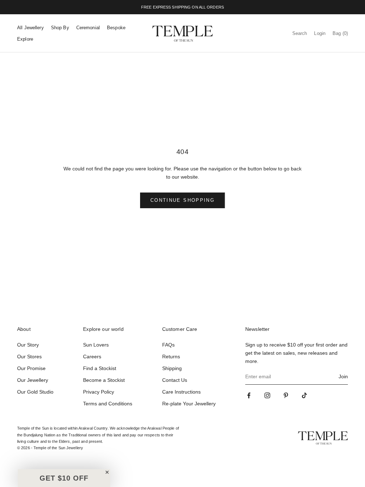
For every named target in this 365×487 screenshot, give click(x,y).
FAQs (168, 345)
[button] (64, 478)
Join (343, 376)
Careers (92, 356)
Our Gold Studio (35, 392)
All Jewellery (30, 27)
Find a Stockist (99, 368)
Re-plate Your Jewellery (189, 403)
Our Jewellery (32, 380)
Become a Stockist (104, 380)
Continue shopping (182, 200)
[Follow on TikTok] (304, 395)
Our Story (28, 345)
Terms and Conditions (107, 403)
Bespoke (116, 27)
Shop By (60, 27)
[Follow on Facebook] (248, 395)
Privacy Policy (98, 392)
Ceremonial (88, 27)
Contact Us (174, 380)
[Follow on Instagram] (267, 395)
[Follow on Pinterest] (285, 395)
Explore (25, 39)
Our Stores (29, 356)
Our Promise (31, 368)
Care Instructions (181, 392)
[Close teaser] (107, 472)
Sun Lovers (96, 345)
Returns (171, 356)
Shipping (172, 368)
